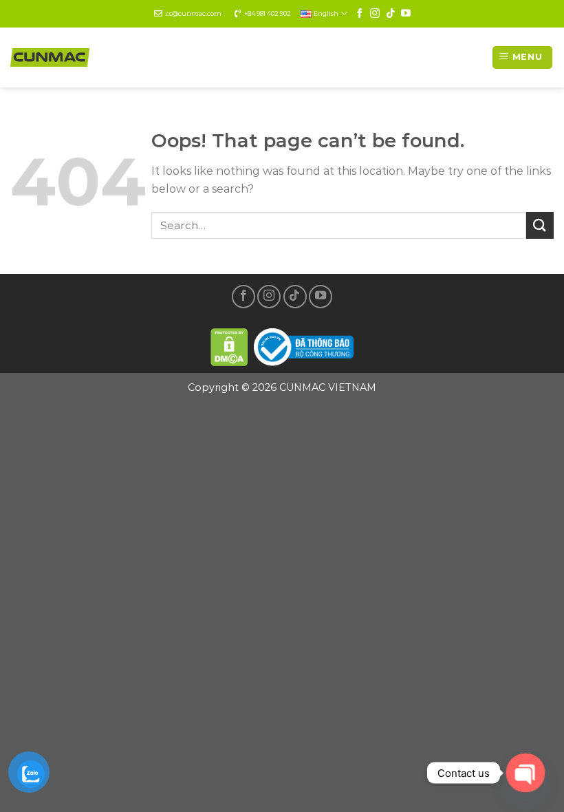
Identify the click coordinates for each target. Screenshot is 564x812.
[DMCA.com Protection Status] (229, 345)
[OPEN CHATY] (525, 773)
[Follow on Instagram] (375, 13)
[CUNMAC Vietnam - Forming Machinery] (49, 57)
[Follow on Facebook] (360, 13)
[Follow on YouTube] (406, 13)
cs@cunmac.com (193, 13)
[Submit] (540, 225)
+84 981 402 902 (267, 13)
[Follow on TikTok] (390, 13)
